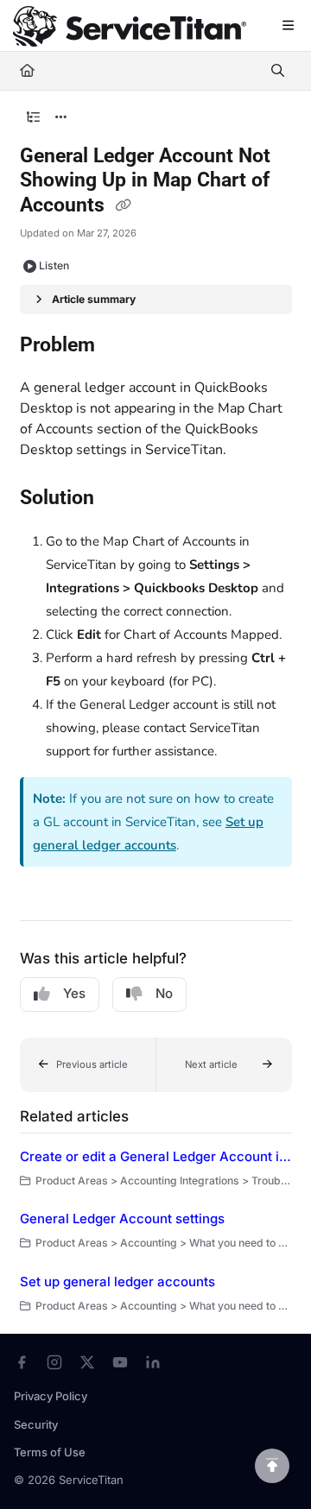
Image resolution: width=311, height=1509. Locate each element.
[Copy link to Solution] (121, 499)
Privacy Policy (50, 1396)
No (164, 993)
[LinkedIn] (153, 1362)
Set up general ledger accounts (117, 1281)
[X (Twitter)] (87, 1362)
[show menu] (287, 26)
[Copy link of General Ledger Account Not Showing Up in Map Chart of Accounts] (123, 206)
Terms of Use (50, 1452)
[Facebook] (21, 1362)
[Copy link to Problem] (122, 346)
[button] (88, 1065)
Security (36, 1424)
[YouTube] (120, 1362)
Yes (74, 993)
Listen (54, 265)
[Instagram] (54, 1362)
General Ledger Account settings (122, 1218)
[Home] (129, 26)
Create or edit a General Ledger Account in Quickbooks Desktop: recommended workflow (156, 1156)
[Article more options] (61, 117)
